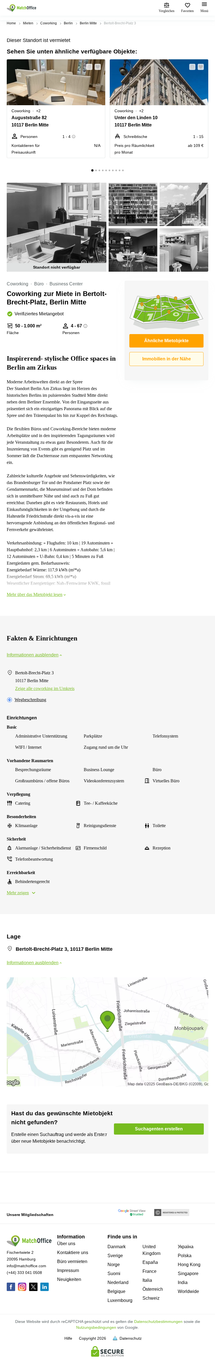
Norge (114, 1264)
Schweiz (151, 1298)
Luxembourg (120, 1300)
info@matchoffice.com (26, 1266)
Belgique (116, 1291)
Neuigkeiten (69, 1279)
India (183, 1282)
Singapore (188, 1273)
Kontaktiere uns (72, 1252)
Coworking (48, 23)
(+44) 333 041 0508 (24, 1272)
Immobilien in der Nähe (166, 358)
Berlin (68, 23)
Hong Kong (189, 1264)
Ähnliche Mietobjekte (166, 340)
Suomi (114, 1273)
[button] (88, 66)
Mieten (28, 23)
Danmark (117, 1246)
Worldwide (188, 1291)
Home (11, 23)
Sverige (115, 1255)
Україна (185, 1246)
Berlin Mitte (88, 23)
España (150, 1262)
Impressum (68, 1270)
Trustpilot (15, 1187)
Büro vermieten (72, 1261)
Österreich (152, 1289)
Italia (147, 1280)
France (149, 1271)
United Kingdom (151, 1250)
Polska (184, 1255)
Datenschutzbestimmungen (158, 1321)
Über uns (66, 1243)
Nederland (118, 1282)
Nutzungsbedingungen (96, 1327)
